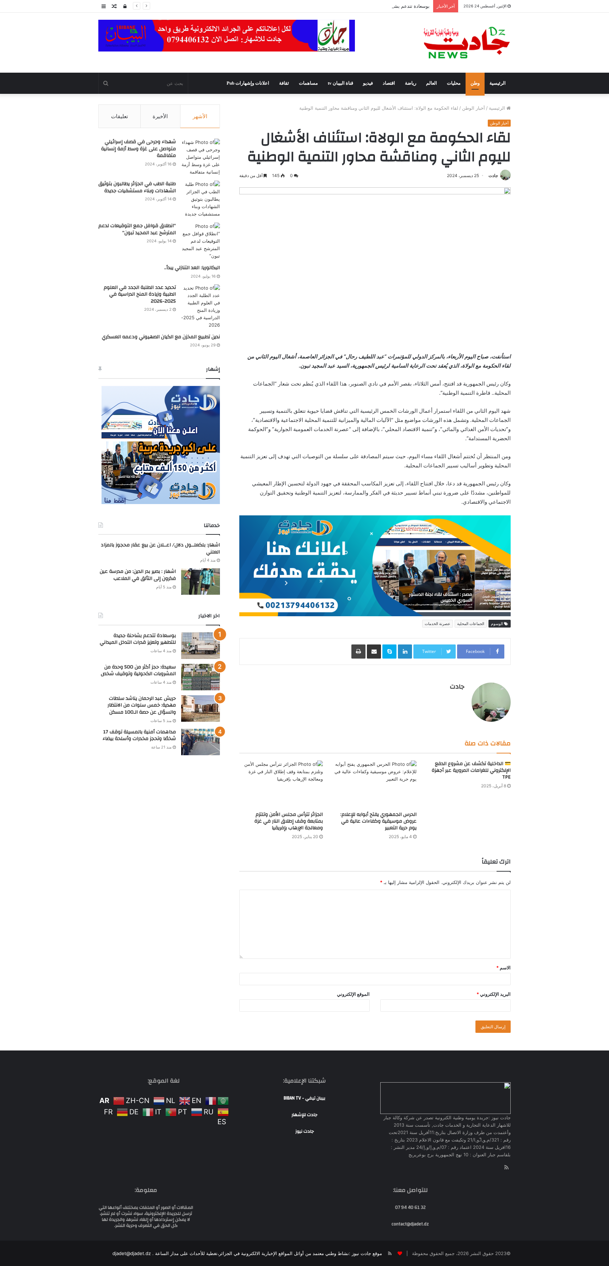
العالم (431, 83)
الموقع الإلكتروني (353, 899)
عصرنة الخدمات (437, 528)
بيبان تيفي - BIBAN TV (304, 1003)
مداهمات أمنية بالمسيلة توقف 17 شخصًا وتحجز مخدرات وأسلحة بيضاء (139, 735)
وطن (475, 83)
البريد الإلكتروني (493, 899)
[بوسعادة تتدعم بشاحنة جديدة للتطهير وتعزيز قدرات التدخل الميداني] (200, 645)
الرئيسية (498, 83)
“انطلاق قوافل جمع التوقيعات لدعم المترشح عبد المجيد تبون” (137, 229)
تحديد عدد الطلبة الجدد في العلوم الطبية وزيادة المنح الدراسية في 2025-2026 (140, 294)
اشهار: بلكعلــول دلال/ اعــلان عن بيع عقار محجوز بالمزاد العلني (160, 548)
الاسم (503, 872)
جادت (493, 175)
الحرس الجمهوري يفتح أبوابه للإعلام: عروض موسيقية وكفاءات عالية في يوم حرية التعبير (378, 726)
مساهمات (308, 83)
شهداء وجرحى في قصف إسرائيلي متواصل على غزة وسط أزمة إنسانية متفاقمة (138, 148)
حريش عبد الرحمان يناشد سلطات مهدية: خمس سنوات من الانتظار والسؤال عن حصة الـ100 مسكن (141, 705)
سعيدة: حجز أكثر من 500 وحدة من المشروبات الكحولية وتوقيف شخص (138, 670)
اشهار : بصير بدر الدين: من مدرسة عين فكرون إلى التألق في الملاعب (138, 575)
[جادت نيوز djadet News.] (467, 43)
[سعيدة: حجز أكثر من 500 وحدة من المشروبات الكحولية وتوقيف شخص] (200, 677)
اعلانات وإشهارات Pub (248, 83)
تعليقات (119, 116)
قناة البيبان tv (340, 83)
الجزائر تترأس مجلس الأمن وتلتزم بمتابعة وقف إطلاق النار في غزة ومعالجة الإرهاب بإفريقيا (288, 726)
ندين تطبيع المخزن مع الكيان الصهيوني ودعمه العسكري (161, 336)
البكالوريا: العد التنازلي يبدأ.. (192, 267)
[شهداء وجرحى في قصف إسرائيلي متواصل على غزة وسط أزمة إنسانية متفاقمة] (200, 157)
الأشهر (200, 116)
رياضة (410, 83)
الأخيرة (160, 116)
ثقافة (284, 83)
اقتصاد (389, 83)
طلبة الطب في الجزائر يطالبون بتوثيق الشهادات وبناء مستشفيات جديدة (137, 187)
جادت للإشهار (304, 1019)
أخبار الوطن (473, 108)
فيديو (368, 83)
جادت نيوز (304, 1036)
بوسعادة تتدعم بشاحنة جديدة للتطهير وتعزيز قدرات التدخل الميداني (364, 6)
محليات (454, 83)
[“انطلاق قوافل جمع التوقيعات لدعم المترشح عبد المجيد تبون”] (200, 241)
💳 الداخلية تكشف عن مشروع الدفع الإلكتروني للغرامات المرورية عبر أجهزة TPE (471, 675)
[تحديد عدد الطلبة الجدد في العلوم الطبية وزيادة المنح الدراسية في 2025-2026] (200, 306)
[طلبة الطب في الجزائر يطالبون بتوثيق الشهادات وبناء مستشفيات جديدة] (200, 199)
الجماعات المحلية (470, 528)
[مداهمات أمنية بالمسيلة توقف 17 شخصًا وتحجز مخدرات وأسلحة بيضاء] (200, 742)
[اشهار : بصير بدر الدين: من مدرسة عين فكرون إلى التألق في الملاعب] (200, 581)
